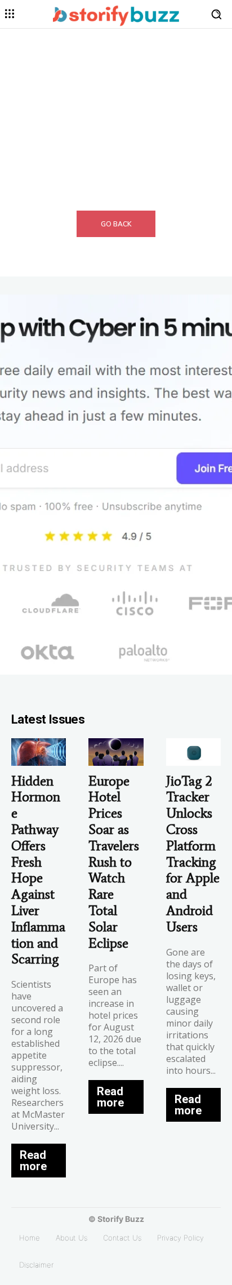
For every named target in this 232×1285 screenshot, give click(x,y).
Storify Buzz (120, 1219)
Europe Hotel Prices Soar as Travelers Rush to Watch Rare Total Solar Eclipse (113, 862)
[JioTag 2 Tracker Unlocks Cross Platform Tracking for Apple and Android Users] (193, 752)
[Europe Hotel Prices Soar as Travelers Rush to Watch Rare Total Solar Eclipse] (115, 752)
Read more (33, 1160)
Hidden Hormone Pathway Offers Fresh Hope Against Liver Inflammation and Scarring (38, 870)
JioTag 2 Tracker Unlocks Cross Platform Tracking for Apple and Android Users (193, 854)
